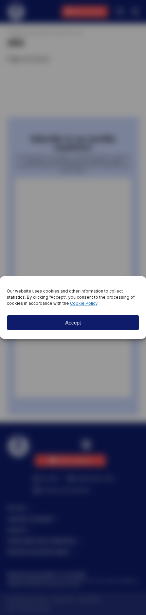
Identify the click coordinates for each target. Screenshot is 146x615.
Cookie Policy (83, 303)
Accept (73, 323)
